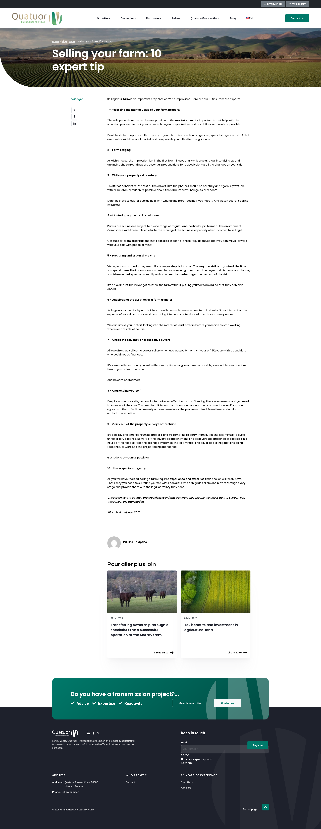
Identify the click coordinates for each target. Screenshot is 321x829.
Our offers (104, 18)
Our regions (128, 18)
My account (299, 4)
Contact (130, 782)
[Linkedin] (88, 733)
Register (258, 745)
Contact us (227, 703)
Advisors (186, 787)
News (72, 42)
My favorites (275, 4)
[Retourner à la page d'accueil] (40, 18)
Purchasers (154, 18)
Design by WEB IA (86, 809)
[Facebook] (93, 733)
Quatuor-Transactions (205, 18)
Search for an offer (190, 703)
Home (55, 42)
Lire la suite (161, 653)
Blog (233, 18)
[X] (98, 733)
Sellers (176, 18)
